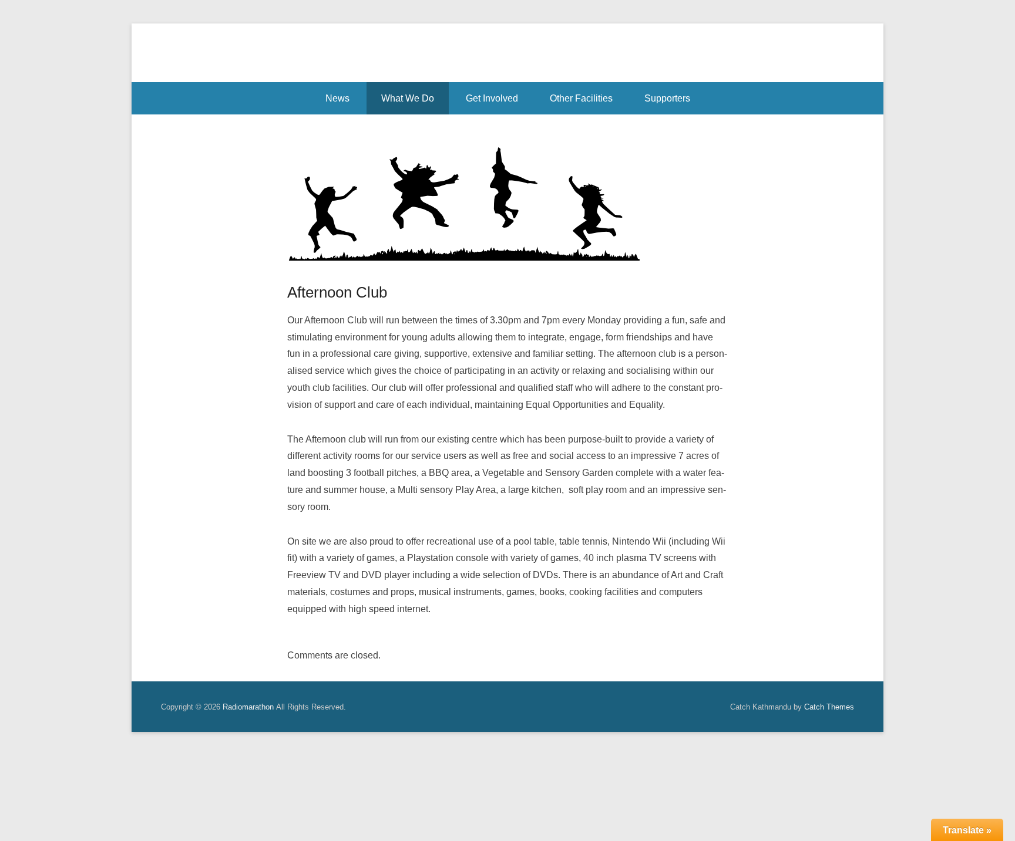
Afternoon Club (337, 292)
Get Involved (492, 98)
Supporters (667, 98)
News (337, 98)
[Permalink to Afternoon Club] (507, 202)
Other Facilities (581, 98)
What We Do (407, 98)
